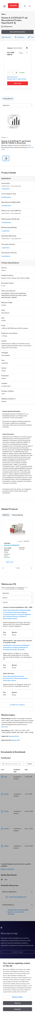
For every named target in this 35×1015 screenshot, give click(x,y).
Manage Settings (17, 997)
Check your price (12, 77)
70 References (7, 26)
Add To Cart (17, 83)
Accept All (17, 1009)
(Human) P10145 (13, 736)
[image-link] (14, 121)
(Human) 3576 (15, 740)
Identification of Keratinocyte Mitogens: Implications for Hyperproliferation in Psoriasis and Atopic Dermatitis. (16, 647)
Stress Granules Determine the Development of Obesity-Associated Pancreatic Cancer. (15, 678)
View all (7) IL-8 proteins (17, 32)
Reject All (17, 1003)
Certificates (20, 37)
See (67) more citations (17, 705)
